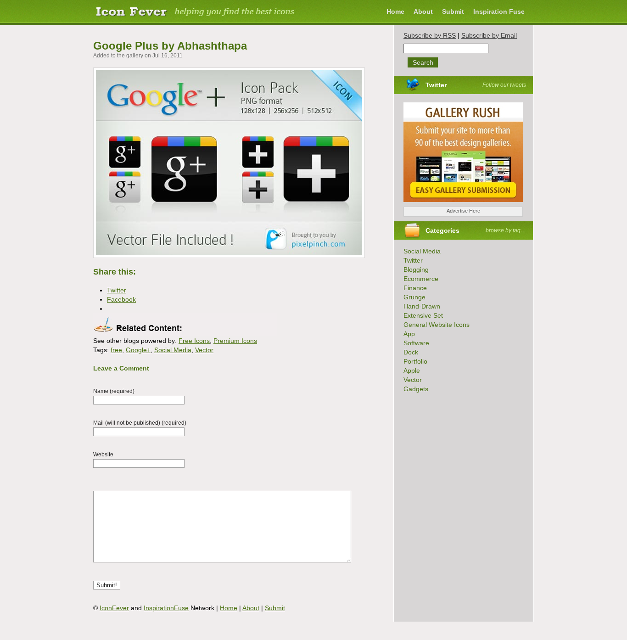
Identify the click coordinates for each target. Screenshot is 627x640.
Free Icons (194, 340)
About (423, 11)
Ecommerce (420, 278)
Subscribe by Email (489, 35)
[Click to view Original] (229, 255)
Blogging (416, 269)
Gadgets (415, 389)
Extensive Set (423, 315)
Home (395, 11)
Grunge (414, 297)
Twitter (436, 85)
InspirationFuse (166, 608)
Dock (410, 352)
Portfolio (415, 361)
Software (416, 343)
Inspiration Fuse (499, 11)
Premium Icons (235, 340)
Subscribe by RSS (429, 35)
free (116, 350)
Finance (415, 288)
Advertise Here (463, 210)
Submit (453, 11)
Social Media (172, 350)
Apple (411, 370)
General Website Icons (436, 324)
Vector (204, 350)
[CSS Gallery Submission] (458, 204)
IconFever (114, 608)
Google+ (138, 350)
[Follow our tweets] (449, 85)
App (409, 333)
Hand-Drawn (421, 306)
